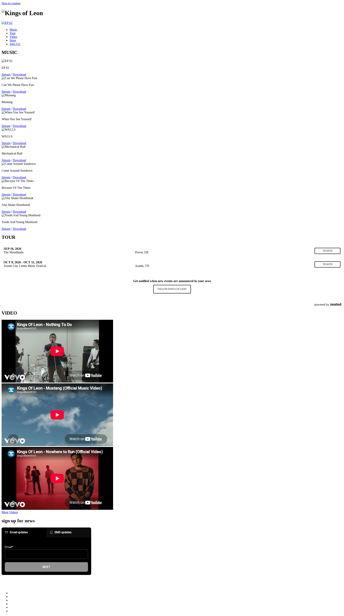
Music (13, 29)
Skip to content (11, 3)
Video (13, 36)
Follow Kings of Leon (172, 289)
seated (335, 304)
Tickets (327, 250)
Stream (6, 74)
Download (19, 74)
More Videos (10, 512)
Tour (13, 33)
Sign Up (15, 44)
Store (13, 40)
